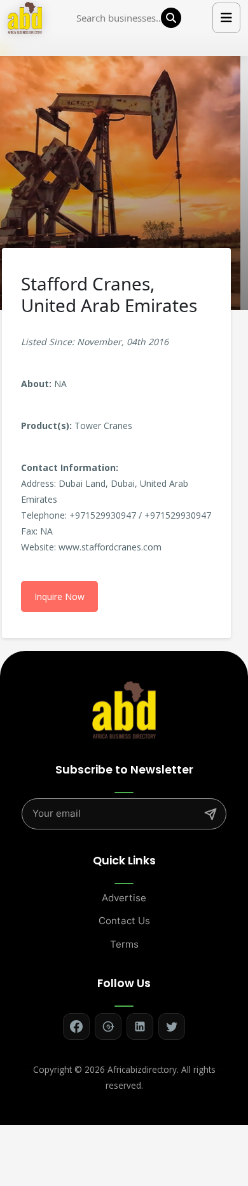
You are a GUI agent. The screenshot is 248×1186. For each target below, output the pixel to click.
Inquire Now (59, 596)
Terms (124, 944)
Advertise (124, 898)
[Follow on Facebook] (76, 1026)
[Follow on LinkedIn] (140, 1026)
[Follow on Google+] (108, 1026)
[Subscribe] (210, 814)
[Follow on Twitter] (171, 1026)
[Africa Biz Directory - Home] (124, 709)
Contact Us (124, 921)
